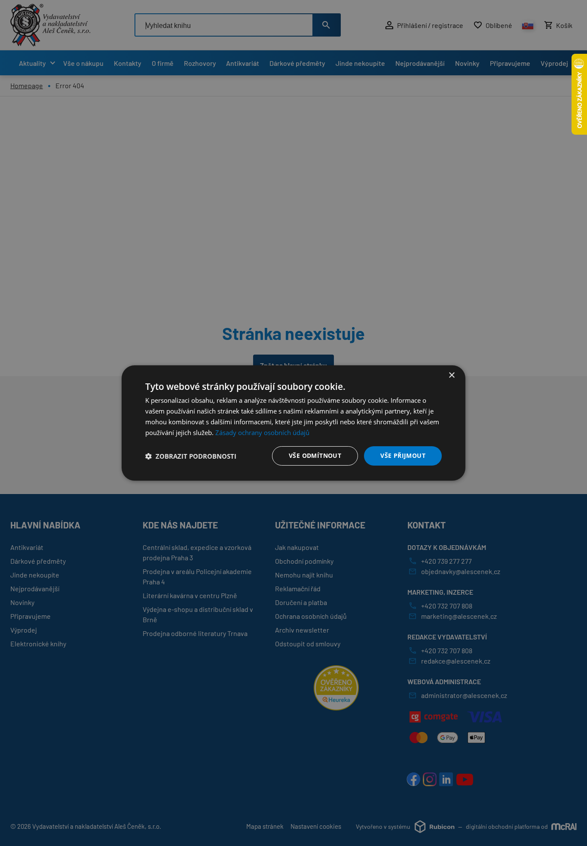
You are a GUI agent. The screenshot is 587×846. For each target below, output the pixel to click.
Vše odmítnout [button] (315, 455)
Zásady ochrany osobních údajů (262, 432)
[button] (190, 456)
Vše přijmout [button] (402, 455)
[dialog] (293, 423)
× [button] (451, 375)
